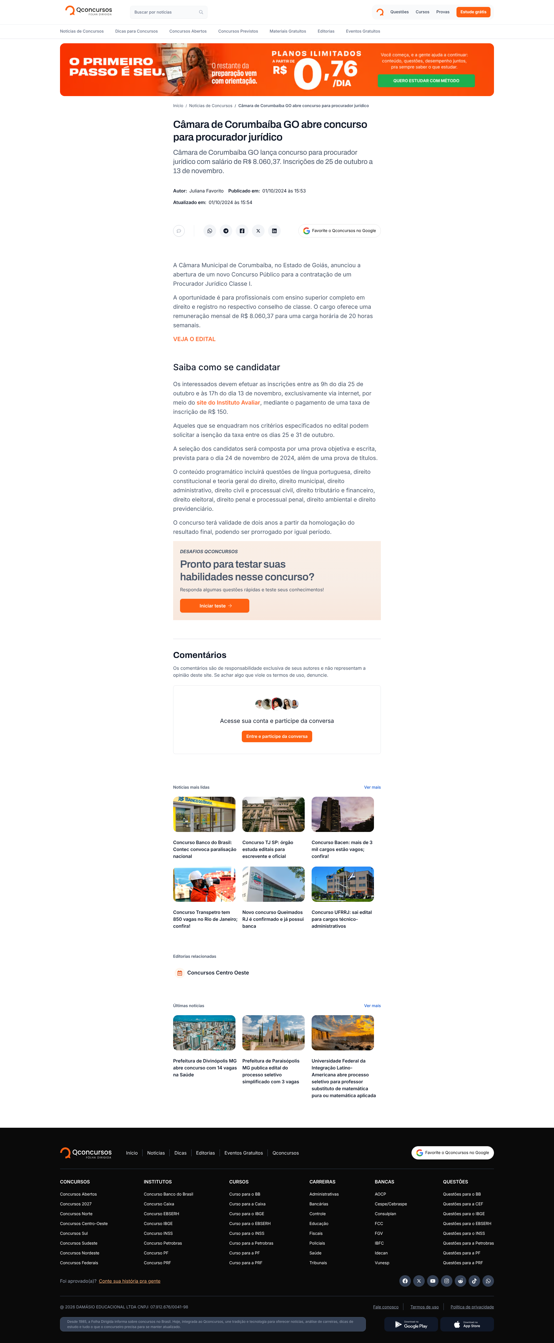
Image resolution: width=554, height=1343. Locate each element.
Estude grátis (473, 12)
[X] (419, 1281)
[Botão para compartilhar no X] (258, 231)
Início (178, 105)
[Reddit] (460, 1281)
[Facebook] (405, 1281)
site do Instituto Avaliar (228, 402)
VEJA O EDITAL (194, 339)
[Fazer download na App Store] (467, 1324)
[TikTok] (474, 1281)
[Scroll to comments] (179, 231)
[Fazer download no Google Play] (411, 1324)
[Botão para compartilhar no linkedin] (274, 231)
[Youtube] (433, 1281)
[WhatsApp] (488, 1281)
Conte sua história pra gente (129, 1281)
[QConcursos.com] (86, 1153)
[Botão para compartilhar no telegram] (226, 231)
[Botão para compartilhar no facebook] (242, 231)
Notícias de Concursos (211, 105)
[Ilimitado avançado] (277, 69)
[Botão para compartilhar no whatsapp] (209, 231)
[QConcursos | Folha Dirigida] (90, 12)
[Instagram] (446, 1281)
